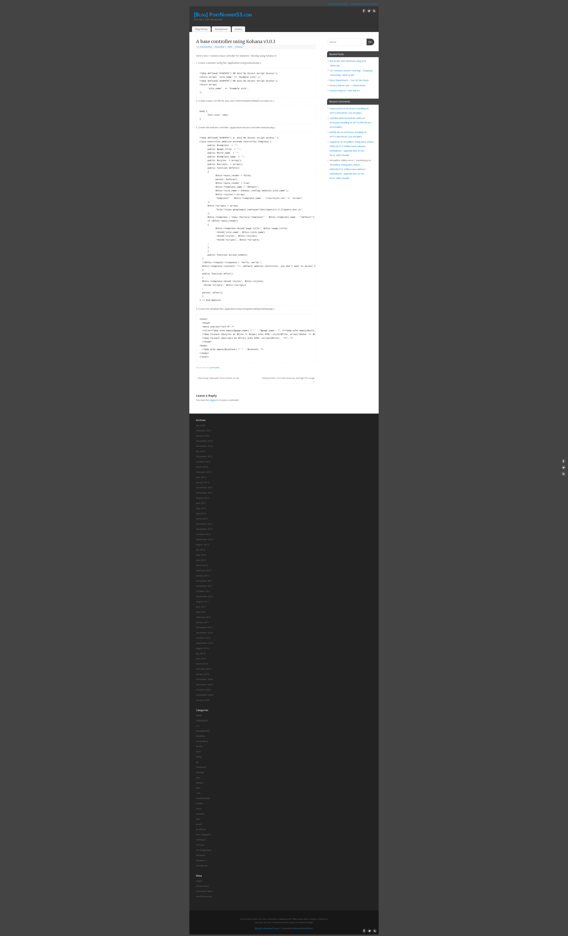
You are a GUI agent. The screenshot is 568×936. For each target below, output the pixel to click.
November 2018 (204, 446)
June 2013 (201, 503)
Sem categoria (203, 834)
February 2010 (203, 668)
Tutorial (200, 844)
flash (198, 751)
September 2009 (204, 694)
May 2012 (201, 554)
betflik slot (335, 132)
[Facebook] (364, 11)
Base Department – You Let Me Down (349, 80)
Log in (199, 880)
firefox (199, 746)
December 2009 (204, 679)
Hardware (201, 767)
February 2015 (203, 471)
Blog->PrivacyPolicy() (337, 4)
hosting (200, 772)
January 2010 (202, 674)
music (199, 808)
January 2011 (202, 622)
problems (201, 829)
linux (198, 787)
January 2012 (202, 575)
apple (199, 715)
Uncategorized (203, 849)
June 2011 (201, 606)
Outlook (200, 813)
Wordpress (202, 865)
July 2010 (200, 653)
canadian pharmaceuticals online (346, 118)
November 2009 (204, 684)
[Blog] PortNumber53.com (223, 14)
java (198, 777)
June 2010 (201, 658)
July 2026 (200, 425)
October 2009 (203, 689)
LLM (198, 792)
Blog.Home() (201, 29)
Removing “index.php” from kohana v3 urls (218, 378)
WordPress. (307, 928)
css (197, 725)
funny (198, 756)
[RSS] (374, 11)
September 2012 (204, 539)
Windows (200, 855)
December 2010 (204, 627)
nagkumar (335, 141)
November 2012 (204, 528)
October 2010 (203, 637)
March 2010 (202, 663)
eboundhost (202, 741)
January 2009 (202, 699)
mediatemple (202, 798)
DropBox (200, 735)
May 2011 (201, 611)
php (198, 818)
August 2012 (202, 544)
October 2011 (203, 591)
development (221, 29)
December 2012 (204, 523)
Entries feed (202, 885)
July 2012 (200, 549)
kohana (238, 29)
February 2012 (203, 570)
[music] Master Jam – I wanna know (347, 85)
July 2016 (200, 451)
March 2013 (202, 518)
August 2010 (202, 648)
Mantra (296, 928)
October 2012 (203, 534)
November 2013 (204, 492)
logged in (214, 399)
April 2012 (201, 560)
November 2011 (204, 585)
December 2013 (204, 487)
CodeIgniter (202, 720)
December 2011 (204, 580)
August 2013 (202, 497)
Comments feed (204, 891)
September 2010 (204, 642)
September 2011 (204, 596)
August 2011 (202, 601)
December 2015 (204, 456)
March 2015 (202, 466)
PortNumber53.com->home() (363, 4)
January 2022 (202, 435)
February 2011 (203, 617)
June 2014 (201, 477)
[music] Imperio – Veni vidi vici (345, 90)
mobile (199, 803)
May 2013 (201, 508)
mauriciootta (206, 46)
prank (199, 824)
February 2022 (203, 430)
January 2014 (202, 482)
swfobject (201, 839)
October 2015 (203, 461)
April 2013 (201, 513)
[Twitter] (369, 11)
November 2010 (204, 632)
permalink (214, 367)
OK (369, 42)
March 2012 (202, 565)
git (197, 761)
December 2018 (204, 440)
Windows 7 (201, 860)
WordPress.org (204, 896)
